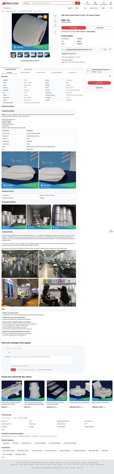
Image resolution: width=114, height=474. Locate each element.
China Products (26, 462)
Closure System (88, 421)
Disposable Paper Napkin (79, 450)
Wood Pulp (4, 426)
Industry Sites (67, 462)
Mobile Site (90, 462)
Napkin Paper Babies (94, 450)
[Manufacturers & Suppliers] (10, 3)
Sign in (110, 4)
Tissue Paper (32, 424)
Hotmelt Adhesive (61, 424)
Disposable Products (26, 443)
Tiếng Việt (92, 464)
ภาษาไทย (82, 464)
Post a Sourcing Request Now (45, 369)
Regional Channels (75, 462)
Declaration (73, 467)
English (20, 464)
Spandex (31, 426)
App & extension (93, 8)
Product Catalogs (23, 418)
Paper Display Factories (23, 450)
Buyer (76, 8)
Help (85, 8)
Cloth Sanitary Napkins (40, 443)
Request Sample (91, 31)
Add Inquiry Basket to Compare (30, 60)
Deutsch (54, 464)
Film (30, 421)
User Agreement (65, 467)
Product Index (84, 462)
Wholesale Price (59, 462)
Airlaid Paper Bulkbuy (20, 454)
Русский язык (43, 464)
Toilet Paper (15, 443)
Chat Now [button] (101, 27)
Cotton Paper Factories (50, 450)
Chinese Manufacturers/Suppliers (39, 462)
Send (13, 369)
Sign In (64, 62)
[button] (79, 72)
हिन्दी (78, 464)
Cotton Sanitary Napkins (55, 443)
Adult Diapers (6, 443)
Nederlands (60, 464)
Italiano (49, 464)
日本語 (74, 464)
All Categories (7, 8)
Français (37, 464)
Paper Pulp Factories (37, 450)
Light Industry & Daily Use (11, 11)
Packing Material (61, 426)
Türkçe (87, 464)
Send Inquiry (73, 27)
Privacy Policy (80, 467)
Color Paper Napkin (7, 454)
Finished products (89, 426)
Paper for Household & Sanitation (25, 11)
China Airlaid (105, 450)
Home (3, 11)
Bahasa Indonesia (100, 464)
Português (31, 464)
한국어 (69, 464)
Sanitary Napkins (37, 11)
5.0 (93, 72)
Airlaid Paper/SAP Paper (63, 421)
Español (25, 464)
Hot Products (19, 462)
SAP (86, 424)
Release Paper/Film (6, 424)
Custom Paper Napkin (65, 450)
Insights (96, 462)
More (3, 457)
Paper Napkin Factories (8, 450)
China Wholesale (50, 462)
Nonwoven (4, 421)
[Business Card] (110, 76)
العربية (65, 464)
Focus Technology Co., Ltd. (47, 467)
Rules (111, 8)
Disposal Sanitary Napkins (70, 443)
